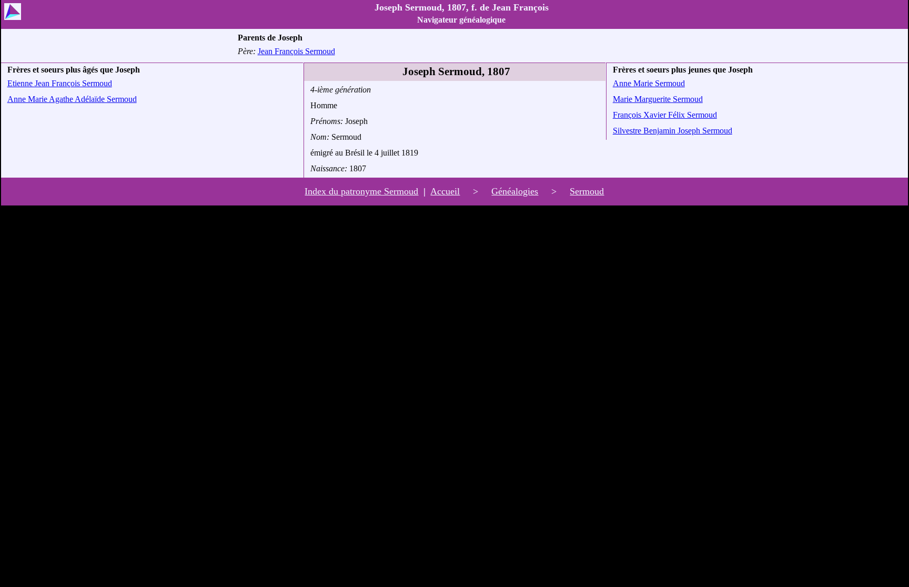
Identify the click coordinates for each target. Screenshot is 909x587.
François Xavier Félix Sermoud (665, 114)
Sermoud (587, 191)
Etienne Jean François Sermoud (59, 83)
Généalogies (514, 191)
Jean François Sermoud (296, 51)
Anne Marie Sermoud (649, 83)
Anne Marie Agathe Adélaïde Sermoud (72, 99)
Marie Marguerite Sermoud (658, 99)
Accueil (445, 191)
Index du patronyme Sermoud (361, 191)
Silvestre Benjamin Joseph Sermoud (672, 130)
